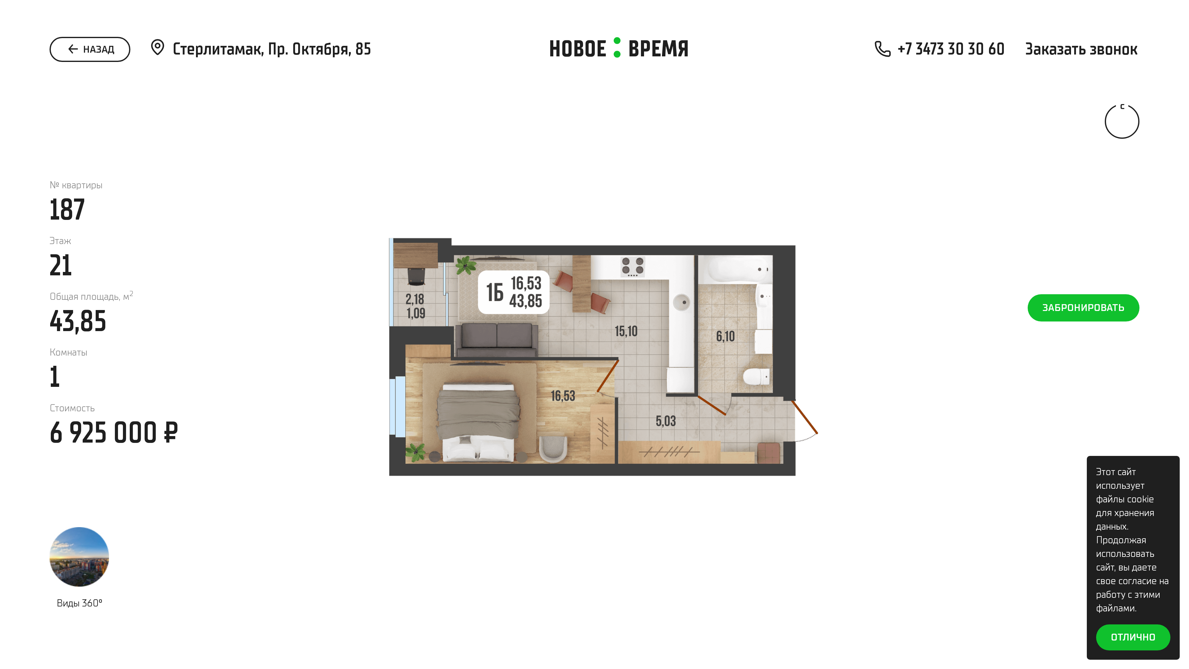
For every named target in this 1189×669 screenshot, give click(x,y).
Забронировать (1084, 307)
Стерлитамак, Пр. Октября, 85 (271, 49)
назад (97, 49)
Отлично (1133, 637)
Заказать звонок (1082, 49)
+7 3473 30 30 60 (951, 49)
